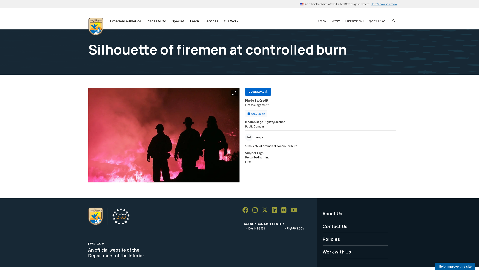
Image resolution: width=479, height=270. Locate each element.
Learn (194, 21)
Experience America (125, 21)
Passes (321, 21)
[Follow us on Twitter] (266, 210)
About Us (332, 213)
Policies (331, 239)
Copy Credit (258, 114)
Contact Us (335, 226)
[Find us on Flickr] (285, 210)
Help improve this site (455, 266)
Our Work (231, 21)
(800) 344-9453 (255, 228)
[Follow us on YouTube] (295, 210)
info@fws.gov (293, 228)
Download (256, 91)
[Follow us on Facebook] (246, 210)
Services (211, 21)
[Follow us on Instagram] (256, 210)
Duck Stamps (353, 21)
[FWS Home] (95, 27)
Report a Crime (376, 21)
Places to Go (156, 21)
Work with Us (337, 252)
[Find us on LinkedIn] (276, 210)
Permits (335, 21)
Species (178, 21)
